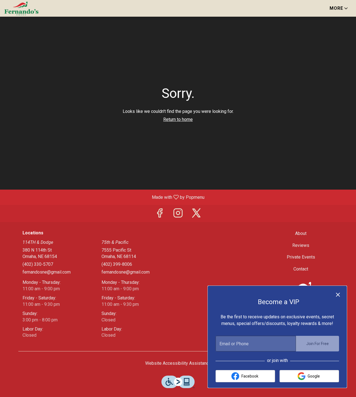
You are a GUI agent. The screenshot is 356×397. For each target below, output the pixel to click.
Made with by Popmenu (104, 197)
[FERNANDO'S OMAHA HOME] (29, 8)
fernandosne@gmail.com (47, 272)
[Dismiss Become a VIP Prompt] (338, 294)
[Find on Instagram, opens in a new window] (178, 215)
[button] (339, 8)
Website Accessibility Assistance (178, 363)
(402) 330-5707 (38, 264)
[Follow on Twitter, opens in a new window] (196, 215)
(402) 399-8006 (117, 264)
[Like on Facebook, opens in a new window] (160, 215)
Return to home (178, 119)
